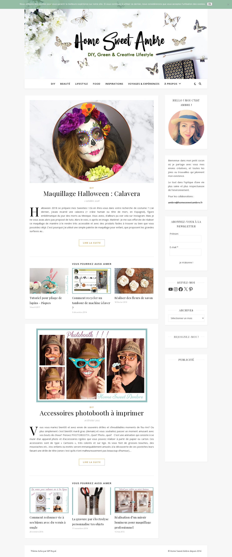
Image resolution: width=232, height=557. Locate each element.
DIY (53, 83)
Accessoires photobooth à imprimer (92, 413)
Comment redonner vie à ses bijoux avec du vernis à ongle (48, 522)
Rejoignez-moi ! (186, 336)
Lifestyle (81, 83)
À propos (170, 83)
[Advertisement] (186, 411)
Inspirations (114, 83)
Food (96, 83)
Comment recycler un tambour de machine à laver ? (91, 303)
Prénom (174, 233)
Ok (209, 4)
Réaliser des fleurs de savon (134, 298)
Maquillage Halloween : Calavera (91, 193)
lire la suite (92, 242)
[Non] (228, 4)
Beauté (65, 83)
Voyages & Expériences (143, 83)
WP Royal (51, 551)
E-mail (174, 247)
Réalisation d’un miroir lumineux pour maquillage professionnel (133, 522)
